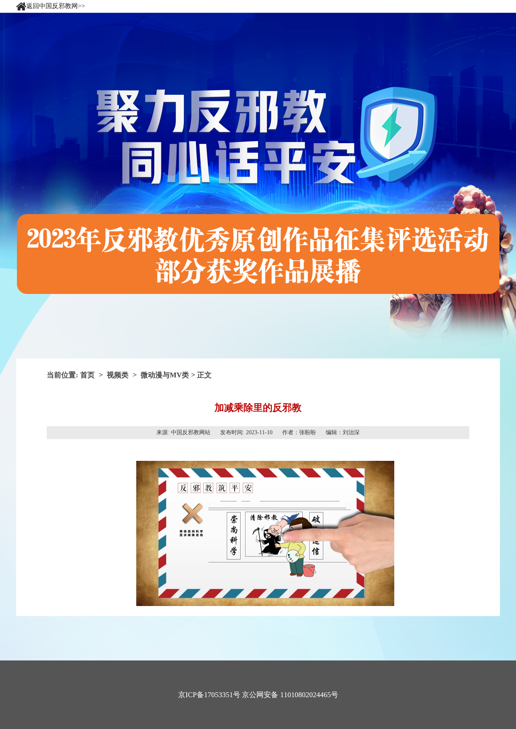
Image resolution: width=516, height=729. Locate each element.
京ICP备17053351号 (209, 695)
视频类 (118, 375)
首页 (87, 375)
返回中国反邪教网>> (55, 5)
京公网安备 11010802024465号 (290, 695)
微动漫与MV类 (165, 375)
